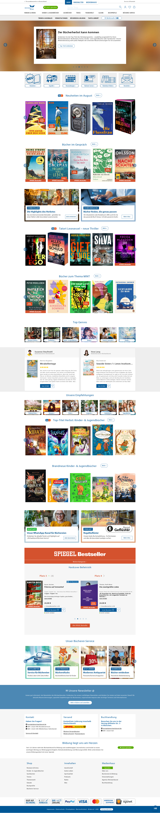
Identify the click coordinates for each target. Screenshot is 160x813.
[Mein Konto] (125, 7)
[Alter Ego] (35, 250)
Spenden (107, 768)
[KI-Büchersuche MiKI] (108, 205)
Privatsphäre (70, 809)
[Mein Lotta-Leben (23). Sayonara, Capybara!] (102, 440)
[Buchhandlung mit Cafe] (51, 334)
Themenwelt (89, 13)
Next (154, 45)
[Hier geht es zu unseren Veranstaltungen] (70, 80)
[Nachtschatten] (125, 166)
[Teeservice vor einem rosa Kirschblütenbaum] (32, 407)
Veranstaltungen (61, 18)
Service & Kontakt (129, 1)
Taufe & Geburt (93, 18)
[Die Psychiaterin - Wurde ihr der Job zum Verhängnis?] (125, 250)
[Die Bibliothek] (125, 117)
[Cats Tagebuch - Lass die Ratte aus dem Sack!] (80, 488)
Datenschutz (60, 809)
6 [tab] (87, 66)
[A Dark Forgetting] (35, 486)
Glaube (101, 13)
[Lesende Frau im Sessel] (32, 334)
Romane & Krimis (30, 13)
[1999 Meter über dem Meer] (35, 118)
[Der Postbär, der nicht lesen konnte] (125, 443)
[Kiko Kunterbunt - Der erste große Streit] (102, 490)
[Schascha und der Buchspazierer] (35, 441)
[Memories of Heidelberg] (35, 165)
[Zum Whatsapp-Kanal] (51, 526)
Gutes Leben (68, 771)
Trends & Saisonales (45, 18)
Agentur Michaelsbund (110, 780)
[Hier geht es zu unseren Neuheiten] (32, 80)
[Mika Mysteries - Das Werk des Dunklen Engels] (125, 488)
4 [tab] (81, 66)
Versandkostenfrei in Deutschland (36, 1)
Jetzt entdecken (65, 46)
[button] (74, 618)
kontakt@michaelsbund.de (37, 724)
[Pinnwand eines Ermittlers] (70, 407)
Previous (5, 45)
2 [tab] (76, 66)
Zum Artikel (45, 386)
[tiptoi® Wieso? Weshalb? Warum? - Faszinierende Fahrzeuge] (58, 490)
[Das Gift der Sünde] (80, 250)
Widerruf (91, 809)
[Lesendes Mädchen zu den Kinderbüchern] (70, 334)
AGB (97, 809)
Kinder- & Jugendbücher (50, 13)
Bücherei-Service (129, 13)
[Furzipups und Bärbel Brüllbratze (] (58, 442)
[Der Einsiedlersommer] (58, 297)
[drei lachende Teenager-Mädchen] (127, 407)
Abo (65, 783)
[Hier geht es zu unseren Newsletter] (127, 80)
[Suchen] (120, 7)
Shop (68, 2)
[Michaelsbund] (29, 8)
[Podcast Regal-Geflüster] (108, 526)
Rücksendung (80, 734)
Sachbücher (67, 13)
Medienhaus (91, 2)
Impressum (50, 809)
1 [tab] (73, 66)
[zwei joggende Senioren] (89, 407)
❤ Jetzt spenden (50, 7)
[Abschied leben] (102, 165)
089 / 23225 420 (108, 731)
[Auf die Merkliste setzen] (52, 386)
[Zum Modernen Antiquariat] (38, 662)
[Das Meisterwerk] (102, 249)
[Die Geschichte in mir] (80, 165)
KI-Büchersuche (110, 18)
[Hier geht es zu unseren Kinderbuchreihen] (108, 80)
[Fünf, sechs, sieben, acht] (89, 594)
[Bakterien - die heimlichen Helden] (35, 297)
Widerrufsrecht (69, 734)
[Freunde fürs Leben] (58, 166)
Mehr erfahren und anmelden (80, 703)
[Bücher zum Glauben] (127, 334)
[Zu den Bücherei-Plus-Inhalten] (94, 662)
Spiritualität (68, 774)
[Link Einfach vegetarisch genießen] (46, 44)
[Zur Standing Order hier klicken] (122, 662)
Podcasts (67, 777)
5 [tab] (84, 66)
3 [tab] (79, 66)
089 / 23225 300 (33, 729)
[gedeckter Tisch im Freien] (108, 407)
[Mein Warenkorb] (134, 7)
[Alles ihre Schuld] (58, 249)
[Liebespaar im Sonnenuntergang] (51, 407)
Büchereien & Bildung (77, 18)
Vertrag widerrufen (106, 809)
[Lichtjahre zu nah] (125, 297)
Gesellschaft (68, 768)
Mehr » (98, 95)
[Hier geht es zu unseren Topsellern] (51, 80)
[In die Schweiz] (58, 118)
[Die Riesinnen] (33, 594)
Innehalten (78, 2)
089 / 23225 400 (33, 726)
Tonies (78, 13)
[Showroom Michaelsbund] (66, 662)
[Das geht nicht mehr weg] (80, 297)
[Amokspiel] (80, 119)
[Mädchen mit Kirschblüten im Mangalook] (89, 334)
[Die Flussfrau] (102, 118)
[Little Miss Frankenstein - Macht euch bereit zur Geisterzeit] (80, 441)
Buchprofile (112, 13)
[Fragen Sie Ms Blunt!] (102, 297)
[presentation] (25, 117)
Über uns (105, 771)
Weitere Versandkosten (72, 731)
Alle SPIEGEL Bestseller (80, 625)
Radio (66, 780)
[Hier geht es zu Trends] (108, 334)
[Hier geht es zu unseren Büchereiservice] (89, 80)
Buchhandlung (107, 783)
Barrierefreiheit (81, 809)
